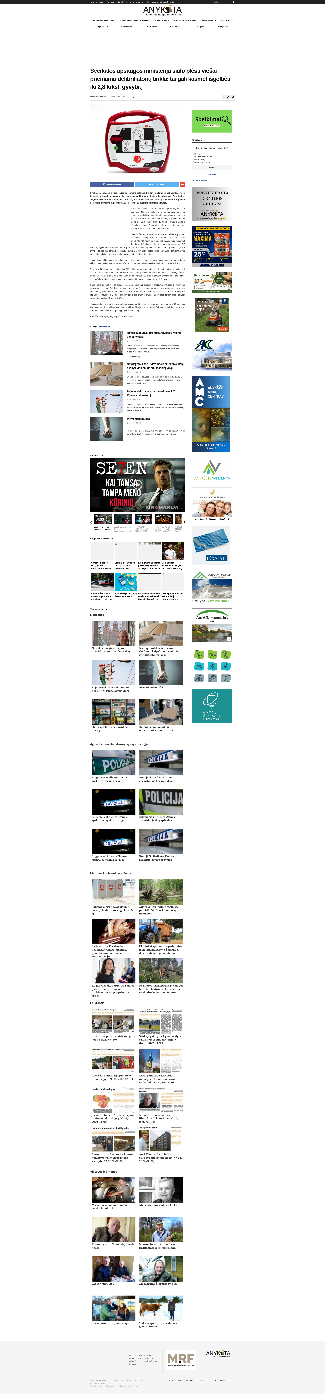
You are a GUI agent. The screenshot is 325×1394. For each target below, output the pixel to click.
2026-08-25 (133, 341)
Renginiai (200, 27)
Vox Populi (226, 20)
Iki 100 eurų (200, 160)
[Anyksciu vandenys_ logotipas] (212, 470)
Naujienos (125, 97)
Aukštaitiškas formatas (185, 20)
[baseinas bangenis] (211, 545)
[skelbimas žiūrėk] (212, 121)
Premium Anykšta (161, 20)
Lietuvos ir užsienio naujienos (111, 873)
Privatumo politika (142, 2)
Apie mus (110, 2)
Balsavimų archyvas (200, 181)
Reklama (102, 2)
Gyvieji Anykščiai (208, 20)
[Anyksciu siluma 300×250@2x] (212, 504)
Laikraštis (97, 1003)
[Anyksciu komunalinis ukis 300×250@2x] (212, 625)
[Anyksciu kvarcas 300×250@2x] (212, 586)
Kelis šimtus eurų (202, 162)
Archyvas (222, 27)
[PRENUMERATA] (212, 204)
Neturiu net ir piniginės (204, 157)
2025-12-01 (115, 97)
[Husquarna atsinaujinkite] (212, 315)
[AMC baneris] (211, 414)
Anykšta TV (102, 27)
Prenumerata (129, 2)
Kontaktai (93, 2)
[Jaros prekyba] (212, 246)
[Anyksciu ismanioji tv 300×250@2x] (212, 706)
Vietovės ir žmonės (103, 1171)
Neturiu (198, 154)
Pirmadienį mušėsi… (140, 418)
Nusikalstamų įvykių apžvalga (134, 20)
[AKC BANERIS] (212, 354)
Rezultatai (212, 175)
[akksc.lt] (212, 666)
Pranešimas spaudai (98, 97)
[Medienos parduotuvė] (212, 282)
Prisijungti (119, 2)
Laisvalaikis (126, 27)
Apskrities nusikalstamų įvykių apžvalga (119, 744)
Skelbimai (152, 27)
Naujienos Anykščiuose (103, 20)
